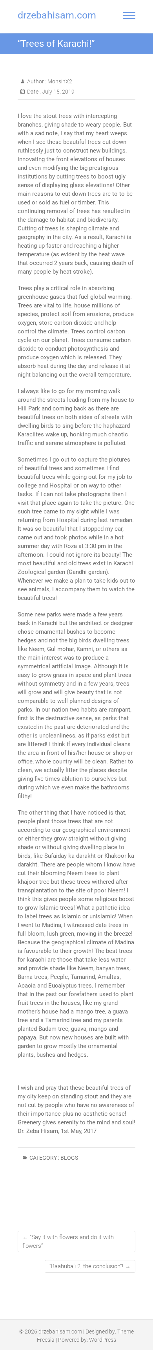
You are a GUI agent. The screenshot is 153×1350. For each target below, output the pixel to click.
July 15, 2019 (58, 91)
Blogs (69, 1158)
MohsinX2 (59, 81)
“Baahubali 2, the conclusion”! (90, 1266)
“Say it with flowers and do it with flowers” (68, 1241)
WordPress (102, 1340)
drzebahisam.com (57, 15)
